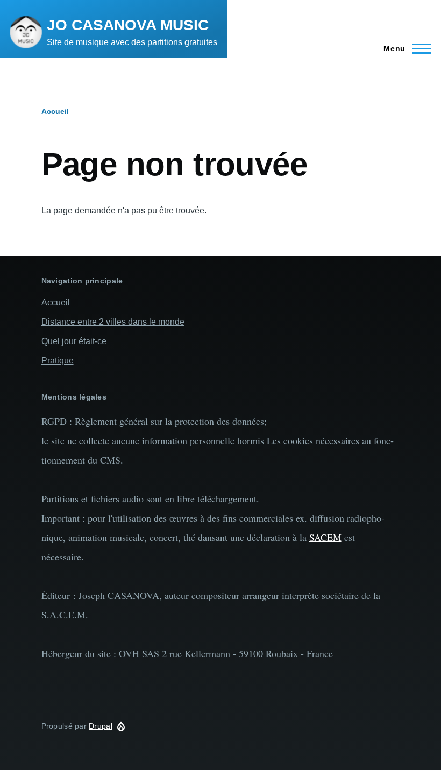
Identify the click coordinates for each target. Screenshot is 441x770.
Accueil (55, 111)
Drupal (100, 726)
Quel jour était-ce (73, 341)
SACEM (325, 537)
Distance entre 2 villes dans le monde (112, 321)
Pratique (57, 360)
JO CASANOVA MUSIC (128, 25)
